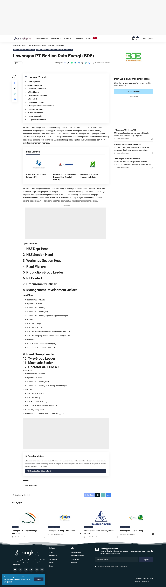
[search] (140, 38)
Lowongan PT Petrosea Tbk (126, 130)
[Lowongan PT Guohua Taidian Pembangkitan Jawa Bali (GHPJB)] (65, 164)
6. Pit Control (32, 99)
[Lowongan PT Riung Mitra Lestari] (65, 518)
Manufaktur (125, 527)
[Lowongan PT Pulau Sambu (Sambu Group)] (101, 518)
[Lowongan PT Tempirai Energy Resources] (29, 518)
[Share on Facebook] (65, 63)
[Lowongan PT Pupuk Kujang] (137, 518)
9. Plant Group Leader (35, 109)
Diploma (31, 49)
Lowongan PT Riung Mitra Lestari (61, 531)
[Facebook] (15, 570)
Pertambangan (20, 49)
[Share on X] (68, 63)
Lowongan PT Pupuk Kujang (131, 531)
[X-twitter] (20, 570)
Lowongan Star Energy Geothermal (128, 144)
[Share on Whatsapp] (72, 63)
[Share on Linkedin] (75, 63)
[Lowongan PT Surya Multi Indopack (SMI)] (38, 164)
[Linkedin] (26, 570)
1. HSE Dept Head (33, 82)
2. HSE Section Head (34, 85)
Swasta (69, 49)
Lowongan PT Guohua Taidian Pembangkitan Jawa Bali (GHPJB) (64, 177)
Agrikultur (88, 527)
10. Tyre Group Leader (35, 113)
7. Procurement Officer (35, 102)
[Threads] (42, 570)
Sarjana (51, 49)
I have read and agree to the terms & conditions (112, 566)
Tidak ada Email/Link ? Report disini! (39, 471)
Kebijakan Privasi (16, 579)
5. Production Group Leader (37, 95)
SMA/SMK (60, 49)
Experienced (41, 49)
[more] (99, 38)
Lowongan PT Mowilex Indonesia (128, 159)
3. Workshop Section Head (36, 88)
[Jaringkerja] (22, 38)
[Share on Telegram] (79, 63)
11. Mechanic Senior (34, 116)
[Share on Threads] (82, 63)
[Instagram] (37, 570)
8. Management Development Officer (40, 106)
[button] (86, 63)
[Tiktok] (31, 570)
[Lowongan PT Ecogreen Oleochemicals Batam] (92, 164)
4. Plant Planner (33, 92)
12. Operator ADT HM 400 (36, 120)
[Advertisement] (83, 17)
